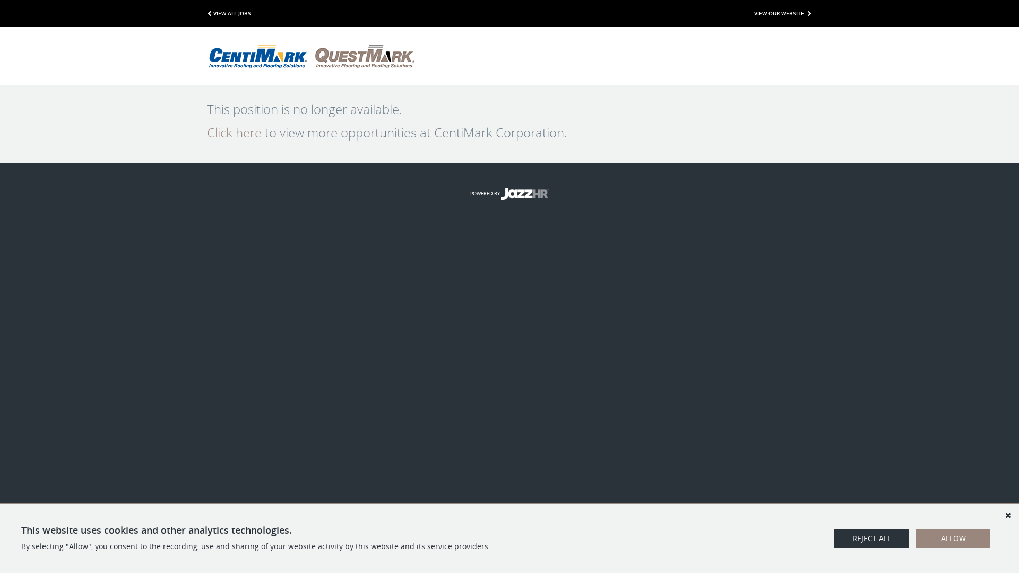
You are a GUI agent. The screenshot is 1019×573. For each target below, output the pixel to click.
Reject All (871, 538)
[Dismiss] (1007, 515)
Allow (953, 538)
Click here (234, 132)
